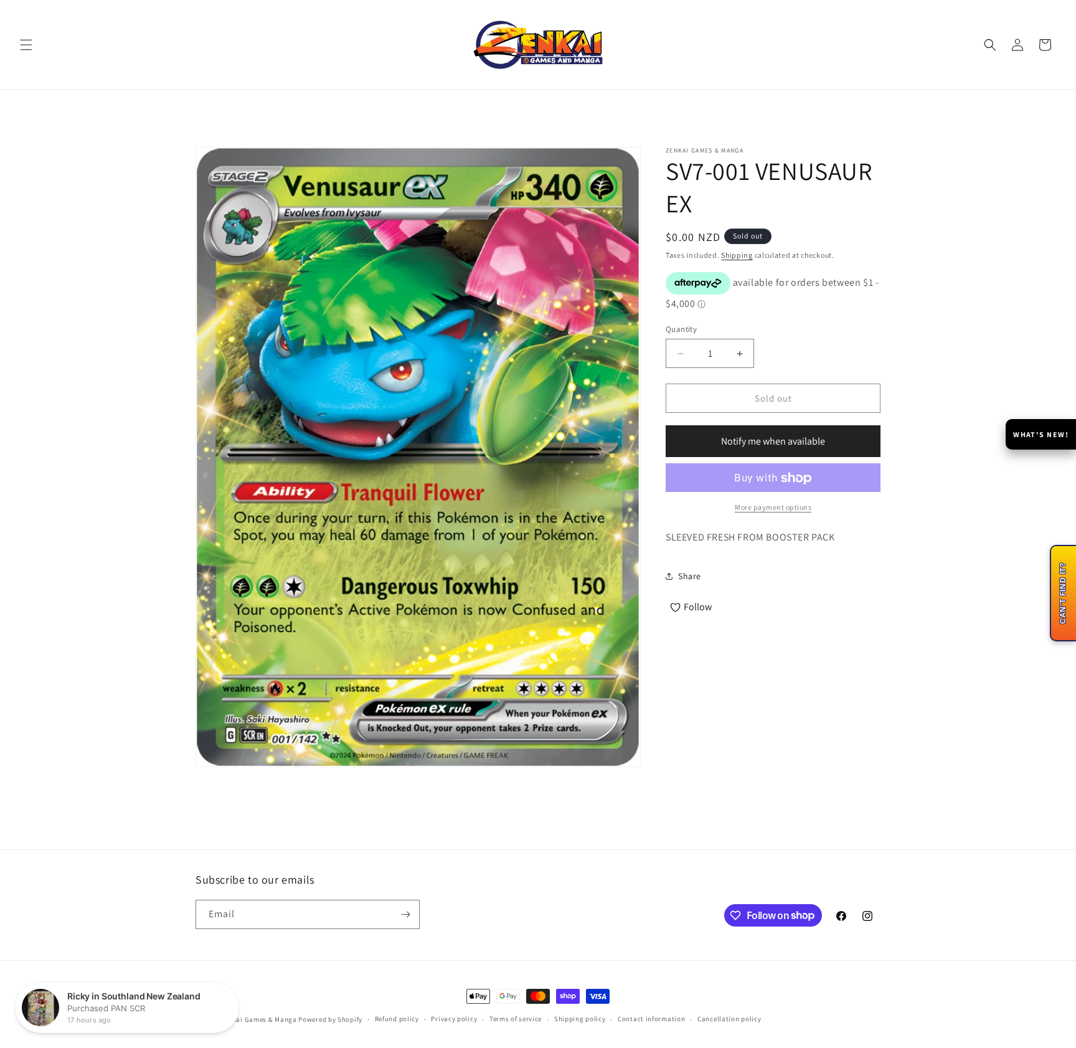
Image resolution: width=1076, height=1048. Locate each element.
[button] (26, 45)
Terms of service (515, 1018)
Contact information (651, 1018)
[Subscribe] (405, 914)
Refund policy (397, 1018)
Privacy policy (454, 1018)
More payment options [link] (773, 507)
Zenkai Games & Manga (259, 1019)
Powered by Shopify (330, 1019)
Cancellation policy (729, 1018)
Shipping (737, 255)
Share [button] (689, 576)
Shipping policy (580, 1018)
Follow (698, 606)
